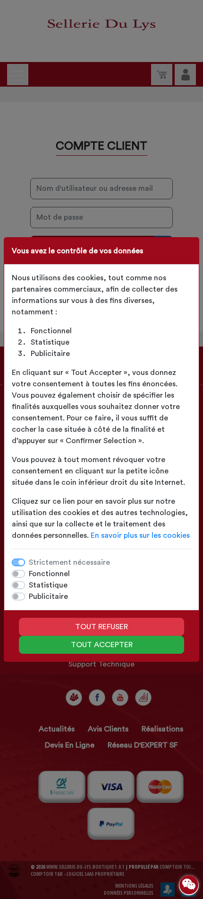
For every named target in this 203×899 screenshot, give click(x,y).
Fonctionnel (49, 574)
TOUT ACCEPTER (102, 645)
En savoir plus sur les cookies (140, 535)
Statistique (48, 585)
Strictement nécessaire (69, 562)
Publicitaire (48, 596)
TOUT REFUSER (101, 627)
